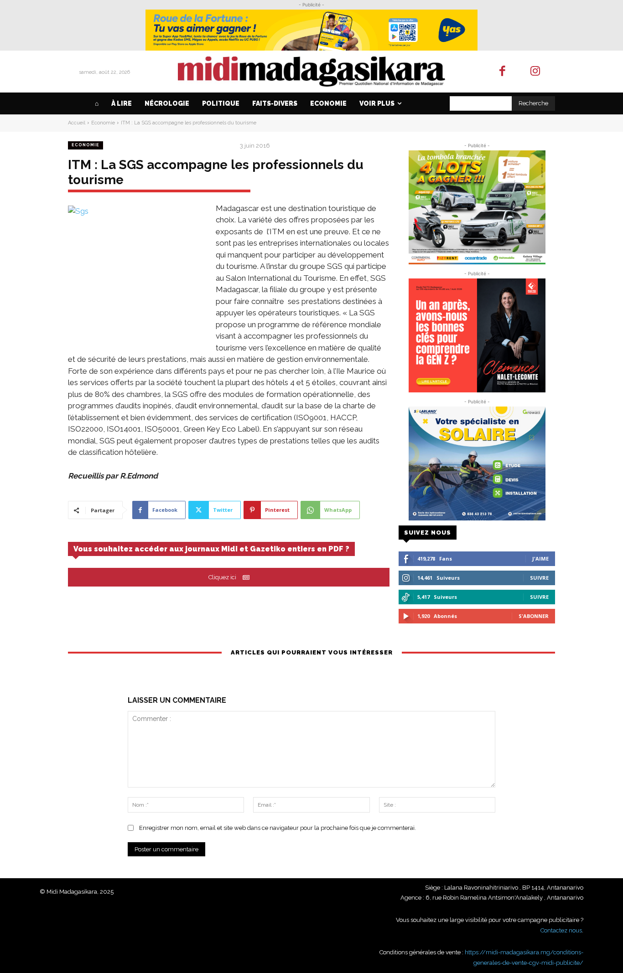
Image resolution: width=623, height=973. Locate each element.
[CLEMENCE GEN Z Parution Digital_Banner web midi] (477, 335)
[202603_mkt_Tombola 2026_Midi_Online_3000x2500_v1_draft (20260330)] (477, 207)
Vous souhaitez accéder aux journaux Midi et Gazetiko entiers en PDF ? (211, 549)
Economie (103, 123)
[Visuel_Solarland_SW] (477, 463)
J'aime (540, 558)
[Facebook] (502, 71)
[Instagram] (535, 71)
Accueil (76, 123)
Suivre (539, 577)
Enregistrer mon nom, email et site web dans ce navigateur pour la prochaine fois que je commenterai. (277, 827)
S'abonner (534, 616)
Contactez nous (561, 930)
